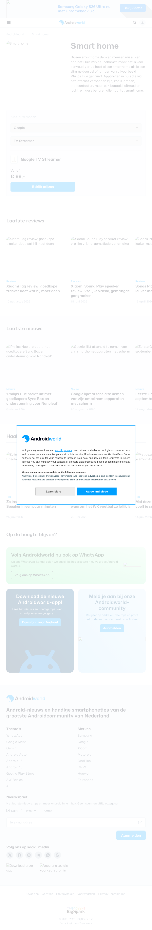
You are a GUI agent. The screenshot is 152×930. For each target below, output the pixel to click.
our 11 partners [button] (63, 450)
